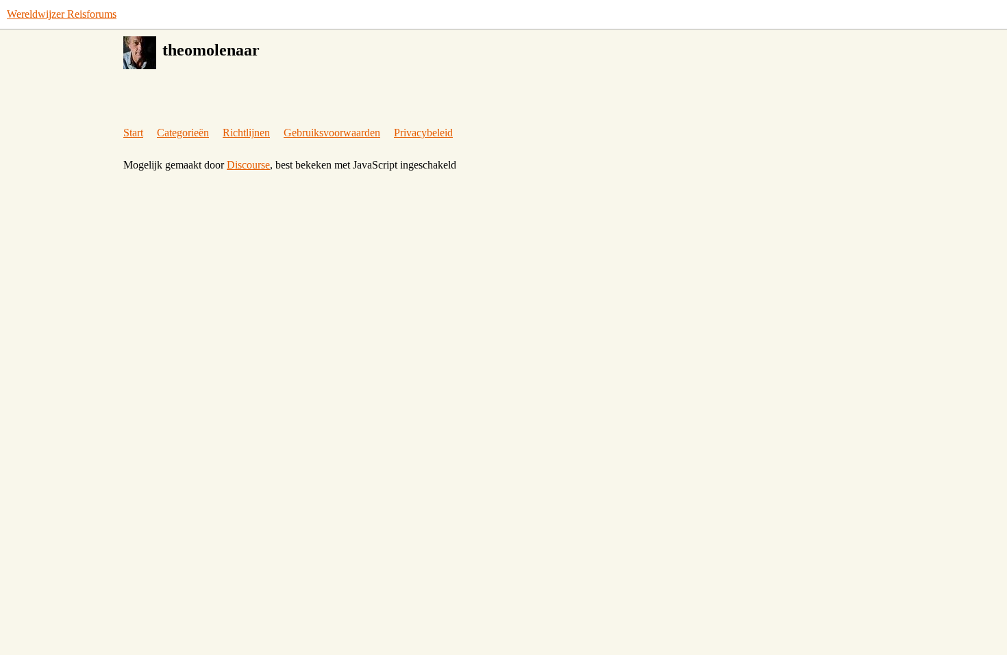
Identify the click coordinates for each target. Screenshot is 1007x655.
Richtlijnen (246, 132)
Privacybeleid (423, 132)
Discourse (248, 165)
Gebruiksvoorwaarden (332, 132)
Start (133, 132)
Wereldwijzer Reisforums (61, 14)
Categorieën (183, 132)
